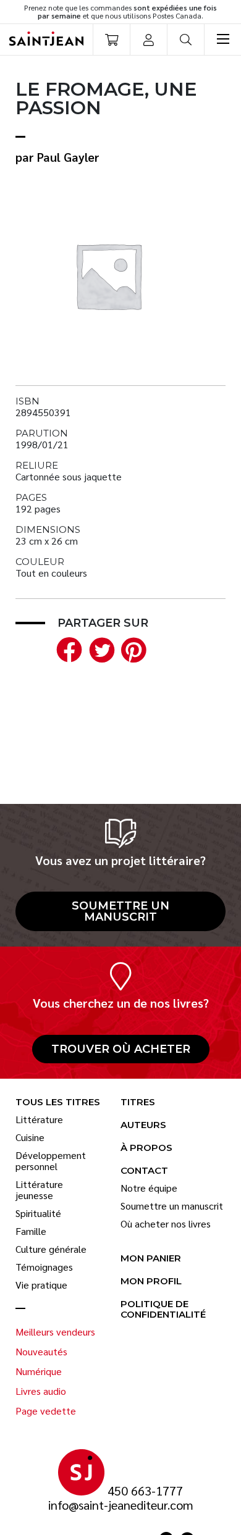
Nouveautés (41, 1351)
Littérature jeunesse (39, 1190)
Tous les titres (57, 1102)
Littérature (39, 1119)
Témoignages (44, 1267)
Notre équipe (148, 1188)
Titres (137, 1102)
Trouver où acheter (120, 1049)
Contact (144, 1171)
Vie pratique (41, 1284)
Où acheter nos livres (165, 1223)
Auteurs (143, 1125)
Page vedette (45, 1410)
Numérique (38, 1371)
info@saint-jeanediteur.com (120, 1505)
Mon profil (151, 1281)
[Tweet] (98, 648)
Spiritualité (38, 1213)
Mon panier (150, 1258)
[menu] (222, 39)
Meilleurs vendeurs (55, 1331)
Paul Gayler (68, 157)
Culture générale (51, 1249)
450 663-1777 (145, 1491)
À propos (146, 1148)
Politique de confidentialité (163, 1309)
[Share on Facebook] (66, 648)
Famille (30, 1231)
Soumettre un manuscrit (120, 911)
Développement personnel (50, 1161)
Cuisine (29, 1137)
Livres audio (40, 1391)
